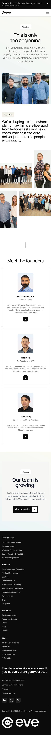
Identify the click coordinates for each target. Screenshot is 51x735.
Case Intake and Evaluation (13, 569)
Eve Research (7, 596)
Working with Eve (9, 650)
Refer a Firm (7, 658)
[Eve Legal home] (6, 12)
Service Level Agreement (12, 685)
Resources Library (9, 619)
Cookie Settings (8, 693)
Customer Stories (9, 615)
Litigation (6, 604)
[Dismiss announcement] (47, 3)
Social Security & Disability (13, 554)
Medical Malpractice (10, 558)
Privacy (5, 689)
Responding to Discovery (12, 588)
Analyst (29, 3)
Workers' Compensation (12, 550)
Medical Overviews (10, 573)
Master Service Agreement (13, 680)
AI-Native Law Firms (10, 643)
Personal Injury (8, 546)
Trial (4, 600)
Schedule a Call (8, 654)
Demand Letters (8, 581)
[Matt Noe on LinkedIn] (25, 377)
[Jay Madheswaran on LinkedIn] (25, 319)
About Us (6, 647)
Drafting (5, 577)
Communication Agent (11, 592)
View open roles (22, 509)
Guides (5, 630)
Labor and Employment (11, 542)
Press (4, 623)
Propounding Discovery (11, 584)
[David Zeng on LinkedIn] (25, 436)
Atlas (20, 3)
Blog (4, 627)
